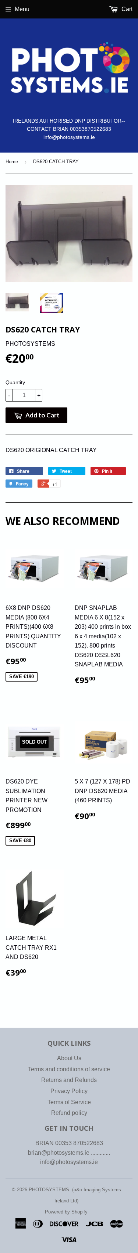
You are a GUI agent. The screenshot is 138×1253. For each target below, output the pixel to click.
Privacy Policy (69, 1091)
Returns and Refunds (69, 1080)
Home (12, 161)
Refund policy (69, 1113)
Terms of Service (69, 1102)
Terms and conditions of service (69, 1069)
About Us (69, 1058)
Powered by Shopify (66, 1212)
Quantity (15, 382)
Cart (126, 9)
